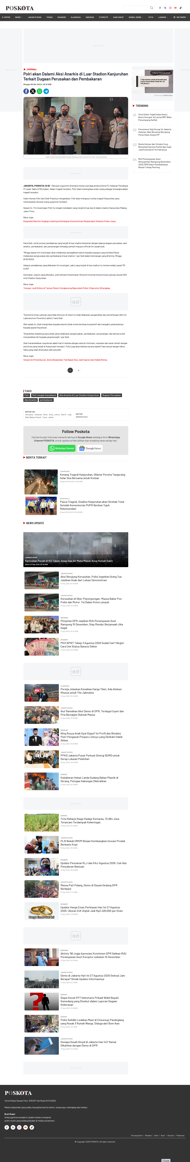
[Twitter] (165, 8)
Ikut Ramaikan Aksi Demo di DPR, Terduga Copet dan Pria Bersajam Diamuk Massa (92, 712)
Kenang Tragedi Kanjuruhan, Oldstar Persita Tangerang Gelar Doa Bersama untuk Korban (92, 476)
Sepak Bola (65, 498)
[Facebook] (160, 8)
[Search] (151, 7)
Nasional (64, 618)
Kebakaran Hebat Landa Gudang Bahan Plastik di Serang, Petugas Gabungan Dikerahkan (89, 779)
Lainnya (162, 17)
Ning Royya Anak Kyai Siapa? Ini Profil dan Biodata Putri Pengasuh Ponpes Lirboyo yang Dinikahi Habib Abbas (92, 737)
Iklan (156, 1135)
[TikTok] (180, 8)
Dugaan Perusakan (111, 395)
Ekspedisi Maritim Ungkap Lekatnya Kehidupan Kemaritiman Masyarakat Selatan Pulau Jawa (69, 221)
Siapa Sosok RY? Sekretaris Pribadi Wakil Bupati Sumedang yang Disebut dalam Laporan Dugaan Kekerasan (90, 1001)
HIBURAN (90, 17)
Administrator (82, 417)
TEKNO (49, 17)
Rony (51, 414)
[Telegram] (46, 91)
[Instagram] (170, 8)
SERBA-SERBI (135, 17)
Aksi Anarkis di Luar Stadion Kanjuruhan (79, 395)
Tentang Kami (136, 1135)
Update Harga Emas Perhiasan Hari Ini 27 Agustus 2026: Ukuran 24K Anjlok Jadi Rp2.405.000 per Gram (92, 909)
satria (57, 414)
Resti (45, 414)
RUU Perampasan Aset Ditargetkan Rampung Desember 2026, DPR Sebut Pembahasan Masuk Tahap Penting (154, 163)
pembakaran (46, 399)
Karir (163, 1135)
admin (51, 417)
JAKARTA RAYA (34, 17)
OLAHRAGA (76, 17)
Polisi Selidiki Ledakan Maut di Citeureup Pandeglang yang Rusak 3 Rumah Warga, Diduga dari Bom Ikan (92, 1021)
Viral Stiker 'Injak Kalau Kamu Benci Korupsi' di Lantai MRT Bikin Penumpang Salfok (155, 117)
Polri (26, 395)
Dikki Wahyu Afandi (33, 417)
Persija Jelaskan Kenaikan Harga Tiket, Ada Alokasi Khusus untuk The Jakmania (91, 690)
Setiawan (29, 414)
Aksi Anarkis (30, 399)
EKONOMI (62, 17)
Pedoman (180, 1135)
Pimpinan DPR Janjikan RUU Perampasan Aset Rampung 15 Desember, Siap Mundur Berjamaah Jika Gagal (92, 624)
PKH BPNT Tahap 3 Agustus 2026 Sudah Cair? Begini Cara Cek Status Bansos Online (92, 644)
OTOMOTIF (103, 17)
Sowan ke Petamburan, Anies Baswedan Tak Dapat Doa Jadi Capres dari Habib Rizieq (65, 359)
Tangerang (65, 471)
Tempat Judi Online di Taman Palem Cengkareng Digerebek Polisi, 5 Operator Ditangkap (66, 288)
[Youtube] (175, 8)
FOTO (150, 17)
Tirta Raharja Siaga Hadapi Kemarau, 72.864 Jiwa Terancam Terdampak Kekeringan (90, 820)
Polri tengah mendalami (44, 395)
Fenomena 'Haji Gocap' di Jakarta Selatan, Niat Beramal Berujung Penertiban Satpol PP (154, 132)
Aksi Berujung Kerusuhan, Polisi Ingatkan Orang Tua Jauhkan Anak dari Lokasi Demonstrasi (91, 578)
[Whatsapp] (39, 91)
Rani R (64, 414)
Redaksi (148, 1135)
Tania (44, 417)
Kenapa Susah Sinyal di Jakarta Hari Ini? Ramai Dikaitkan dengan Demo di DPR (88, 1043)
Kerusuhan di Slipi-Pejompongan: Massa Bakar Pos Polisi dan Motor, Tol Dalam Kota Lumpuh (91, 600)
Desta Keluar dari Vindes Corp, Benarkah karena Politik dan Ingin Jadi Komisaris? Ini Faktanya (155, 147)
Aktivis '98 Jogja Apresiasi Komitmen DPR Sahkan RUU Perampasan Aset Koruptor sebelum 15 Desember (93, 955)
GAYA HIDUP (118, 17)
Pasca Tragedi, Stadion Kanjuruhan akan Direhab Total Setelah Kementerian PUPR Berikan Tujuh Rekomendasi (92, 505)
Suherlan (38, 414)
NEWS (18, 17)
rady (70, 414)
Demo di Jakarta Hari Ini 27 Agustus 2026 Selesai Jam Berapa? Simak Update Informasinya (93, 977)
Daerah (64, 774)
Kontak (171, 1135)
